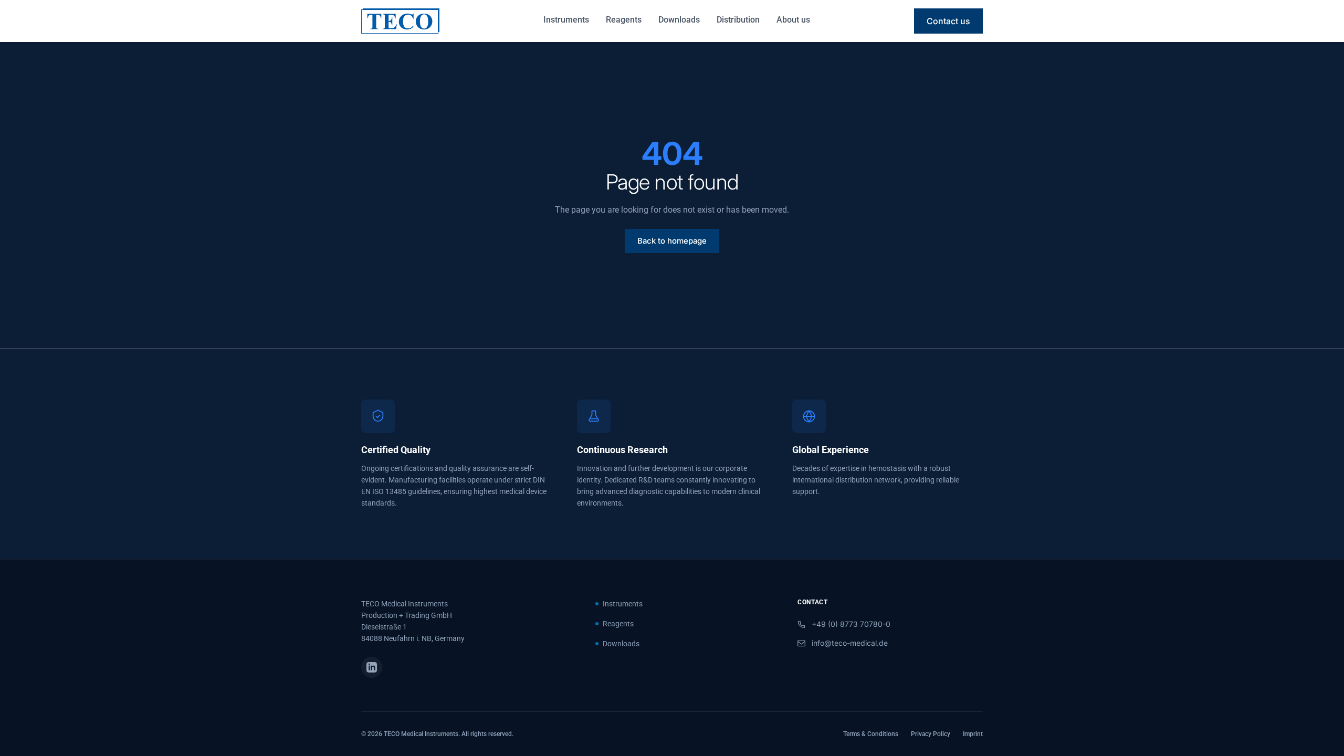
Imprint (973, 734)
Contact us (948, 21)
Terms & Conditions (870, 734)
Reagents (624, 20)
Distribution (738, 20)
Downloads (679, 20)
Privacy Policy (930, 734)
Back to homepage (672, 241)
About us (793, 20)
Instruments (566, 20)
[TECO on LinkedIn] (371, 667)
